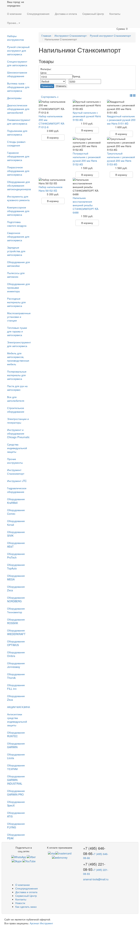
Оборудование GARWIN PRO (16, 792)
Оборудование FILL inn (16, 687)
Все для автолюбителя (15, 398)
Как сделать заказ (25, 906)
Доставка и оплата (66, 13)
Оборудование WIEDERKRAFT (16, 632)
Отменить (61, 86)
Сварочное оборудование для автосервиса (18, 236)
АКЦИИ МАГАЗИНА (18, 707)
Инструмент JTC (17, 481)
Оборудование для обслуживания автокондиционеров (19, 185)
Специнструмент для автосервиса (17, 63)
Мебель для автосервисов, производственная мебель (18, 358)
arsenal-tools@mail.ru (95, 879)
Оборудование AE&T (16, 544)
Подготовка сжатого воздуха (16, 223)
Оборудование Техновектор (16, 610)
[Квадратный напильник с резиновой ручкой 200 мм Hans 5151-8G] (121, 107)
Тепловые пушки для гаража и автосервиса (17, 331)
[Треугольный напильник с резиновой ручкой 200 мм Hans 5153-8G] (121, 144)
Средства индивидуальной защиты (17, 448)
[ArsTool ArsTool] (17, 860)
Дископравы (14, 98)
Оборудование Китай (16, 522)
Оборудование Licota (16, 756)
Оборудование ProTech (16, 555)
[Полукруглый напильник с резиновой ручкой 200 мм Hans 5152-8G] (87, 144)
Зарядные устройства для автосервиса (16, 251)
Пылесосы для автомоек (16, 274)
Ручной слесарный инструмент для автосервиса (18, 50)
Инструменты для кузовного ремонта (18, 198)
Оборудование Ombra (16, 654)
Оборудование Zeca (16, 588)
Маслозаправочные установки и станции (19, 316)
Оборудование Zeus (16, 697)
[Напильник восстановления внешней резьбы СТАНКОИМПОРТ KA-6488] (87, 187)
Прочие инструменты (15, 460)
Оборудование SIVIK (16, 533)
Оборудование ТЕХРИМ (16, 767)
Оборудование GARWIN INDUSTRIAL (16, 779)
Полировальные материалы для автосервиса (16, 375)
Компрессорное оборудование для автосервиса (18, 210)
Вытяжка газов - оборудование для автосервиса (18, 87)
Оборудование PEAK (16, 836)
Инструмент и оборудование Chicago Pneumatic (18, 433)
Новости (20, 903)
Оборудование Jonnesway (16, 665)
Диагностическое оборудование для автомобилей (18, 108)
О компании (14, 13)
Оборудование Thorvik (16, 676)
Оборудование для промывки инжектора (18, 287)
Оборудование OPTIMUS (16, 643)
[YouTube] (29, 860)
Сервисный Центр (93, 13)
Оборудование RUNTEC (16, 734)
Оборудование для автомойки (18, 263)
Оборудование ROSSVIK (16, 621)
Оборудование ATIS (16, 814)
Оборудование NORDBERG (16, 599)
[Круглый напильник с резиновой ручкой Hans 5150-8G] (87, 105)
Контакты (114, 13)
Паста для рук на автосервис (17, 387)
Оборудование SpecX (16, 803)
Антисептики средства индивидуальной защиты (17, 719)
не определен (15, 3)
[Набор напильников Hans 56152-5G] (53, 181)
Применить (47, 86)
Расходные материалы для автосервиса (16, 302)
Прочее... (12, 23)
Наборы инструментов (15, 37)
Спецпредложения (38, 13)
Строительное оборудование (15, 409)
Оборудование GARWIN (16, 745)
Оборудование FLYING (16, 825)
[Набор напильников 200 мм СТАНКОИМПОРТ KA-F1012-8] (53, 107)
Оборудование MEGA (16, 577)
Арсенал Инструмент (41, 923)
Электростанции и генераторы (18, 420)
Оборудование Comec (16, 511)
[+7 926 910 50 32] (18, 856)
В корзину (53, 137)
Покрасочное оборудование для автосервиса (18, 170)
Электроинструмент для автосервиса (19, 344)
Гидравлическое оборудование (16, 490)
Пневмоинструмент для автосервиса (18, 121)
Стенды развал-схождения (16, 143)
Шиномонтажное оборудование (17, 74)
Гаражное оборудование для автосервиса (18, 156)
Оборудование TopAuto (16, 566)
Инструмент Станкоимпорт (15, 471)
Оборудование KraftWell (16, 501)
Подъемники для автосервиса (17, 132)
